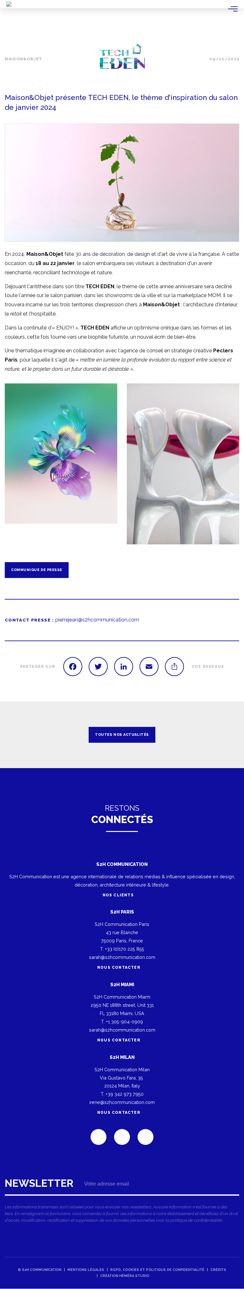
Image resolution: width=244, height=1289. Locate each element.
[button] (122, 183)
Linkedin (98, 1137)
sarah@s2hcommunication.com (122, 957)
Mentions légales (85, 1270)
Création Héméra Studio (124, 1276)
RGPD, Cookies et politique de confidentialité (157, 1270)
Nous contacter (118, 967)
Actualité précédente (13, 735)
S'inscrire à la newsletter (122, 1202)
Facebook (122, 1137)
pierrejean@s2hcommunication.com (97, 620)
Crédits (218, 1270)
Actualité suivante (231, 735)
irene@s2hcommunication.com (122, 1102)
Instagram (145, 1137)
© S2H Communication (39, 1270)
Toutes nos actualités (122, 735)
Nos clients (119, 895)
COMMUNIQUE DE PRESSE (36, 570)
